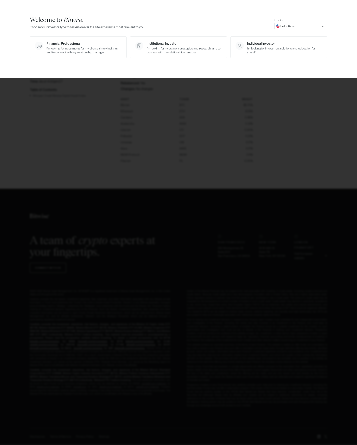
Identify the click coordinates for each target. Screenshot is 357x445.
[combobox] (300, 26)
